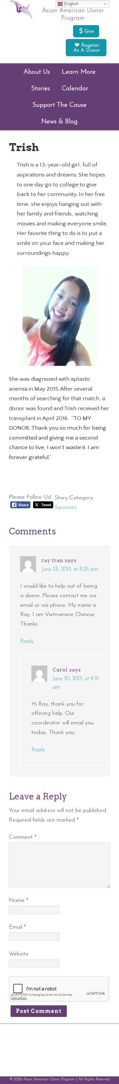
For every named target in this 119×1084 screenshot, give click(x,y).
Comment (23, 837)
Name (18, 900)
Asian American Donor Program (73, 14)
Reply (27, 641)
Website (18, 954)
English (70, 3)
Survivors (65, 507)
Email (17, 927)
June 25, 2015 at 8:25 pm (69, 569)
